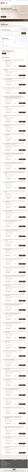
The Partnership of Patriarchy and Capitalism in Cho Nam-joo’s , (14, 379)
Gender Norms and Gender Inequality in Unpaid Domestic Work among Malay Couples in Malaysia (15, 182)
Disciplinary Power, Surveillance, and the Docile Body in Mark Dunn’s (15, 341)
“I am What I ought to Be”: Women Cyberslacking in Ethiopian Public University (15, 106)
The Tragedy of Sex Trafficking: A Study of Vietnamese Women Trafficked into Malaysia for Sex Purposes (14, 220)
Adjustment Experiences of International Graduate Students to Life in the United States (15, 125)
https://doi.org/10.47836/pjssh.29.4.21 (9, 252)
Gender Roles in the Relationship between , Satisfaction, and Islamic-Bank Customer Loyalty (13, 313)
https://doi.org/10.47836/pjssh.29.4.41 (9, 440)
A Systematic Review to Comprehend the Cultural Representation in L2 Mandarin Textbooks (15, 332)
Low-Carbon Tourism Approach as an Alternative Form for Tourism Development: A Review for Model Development (14, 230)
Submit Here (14, 16)
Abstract (15, 75)
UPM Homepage (15, 464)
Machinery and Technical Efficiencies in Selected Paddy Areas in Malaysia (14, 116)
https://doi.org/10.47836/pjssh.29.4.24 (9, 278)
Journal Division (24, 462)
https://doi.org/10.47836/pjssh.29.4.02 (9, 72)
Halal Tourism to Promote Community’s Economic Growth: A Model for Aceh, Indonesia (15, 447)
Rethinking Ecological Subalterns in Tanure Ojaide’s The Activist (14, 407)
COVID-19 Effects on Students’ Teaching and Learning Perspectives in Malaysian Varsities (15, 369)
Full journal (4, 53)
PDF (22, 75)
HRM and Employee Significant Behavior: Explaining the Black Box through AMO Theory (14, 295)
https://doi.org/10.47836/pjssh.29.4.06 (9, 109)
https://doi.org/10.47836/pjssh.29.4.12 (9, 165)
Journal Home (22, 0)
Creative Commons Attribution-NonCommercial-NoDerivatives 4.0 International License (16, 470)
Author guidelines (9, 16)
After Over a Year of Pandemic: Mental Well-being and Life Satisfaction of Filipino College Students (15, 210)
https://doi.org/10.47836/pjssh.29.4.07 (9, 118)
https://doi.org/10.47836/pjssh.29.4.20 (9, 242)
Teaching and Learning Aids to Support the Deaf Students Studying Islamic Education (14, 134)
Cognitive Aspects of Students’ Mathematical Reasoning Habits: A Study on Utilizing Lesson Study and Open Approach (14, 304)
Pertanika (18, 0)
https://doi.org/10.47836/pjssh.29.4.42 (9, 449)
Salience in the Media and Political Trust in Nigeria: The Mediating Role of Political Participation (15, 79)
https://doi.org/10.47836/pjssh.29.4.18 (9, 223)
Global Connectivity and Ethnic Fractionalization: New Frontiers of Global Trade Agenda (14, 60)
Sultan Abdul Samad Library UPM (16, 463)
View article (8, 75)
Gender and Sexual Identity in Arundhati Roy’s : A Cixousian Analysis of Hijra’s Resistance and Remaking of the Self (15, 172)
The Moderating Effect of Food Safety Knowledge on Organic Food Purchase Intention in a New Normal (14, 143)
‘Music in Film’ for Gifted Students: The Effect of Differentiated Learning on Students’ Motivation (14, 359)
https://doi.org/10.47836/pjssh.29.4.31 (9, 344)
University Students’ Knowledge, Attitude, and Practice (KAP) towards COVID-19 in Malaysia (15, 437)
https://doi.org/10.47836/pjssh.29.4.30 (9, 334)
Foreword (9, 53)
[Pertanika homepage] (4, 3)
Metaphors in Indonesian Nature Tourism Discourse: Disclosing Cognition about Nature (14, 249)
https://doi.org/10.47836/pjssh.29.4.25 (9, 288)
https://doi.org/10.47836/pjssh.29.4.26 (9, 297)
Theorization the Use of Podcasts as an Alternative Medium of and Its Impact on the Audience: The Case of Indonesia (15, 323)
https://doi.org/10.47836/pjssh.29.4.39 (9, 420)
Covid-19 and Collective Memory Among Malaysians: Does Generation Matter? (15, 191)
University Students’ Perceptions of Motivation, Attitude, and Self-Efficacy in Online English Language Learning (14, 388)
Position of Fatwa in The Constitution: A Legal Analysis (13, 87)
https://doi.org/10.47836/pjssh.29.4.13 (9, 175)
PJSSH (2, 20)
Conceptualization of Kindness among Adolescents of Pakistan (14, 350)
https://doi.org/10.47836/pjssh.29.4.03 (9, 81)
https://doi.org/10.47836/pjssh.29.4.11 (9, 156)
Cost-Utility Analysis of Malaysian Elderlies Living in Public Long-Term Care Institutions (15, 201)
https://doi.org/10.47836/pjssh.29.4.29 (9, 325)
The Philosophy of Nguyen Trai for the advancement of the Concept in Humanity (15, 240)
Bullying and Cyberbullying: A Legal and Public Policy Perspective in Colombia (15, 69)
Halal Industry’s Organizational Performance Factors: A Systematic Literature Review (14, 285)
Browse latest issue (3, 16)
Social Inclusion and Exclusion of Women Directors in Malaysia (14, 258)
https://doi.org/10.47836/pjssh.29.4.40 (9, 430)
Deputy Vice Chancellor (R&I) (16, 462)
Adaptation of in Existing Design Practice (13, 398)
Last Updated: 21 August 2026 (14, 471)
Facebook (26, 0)
